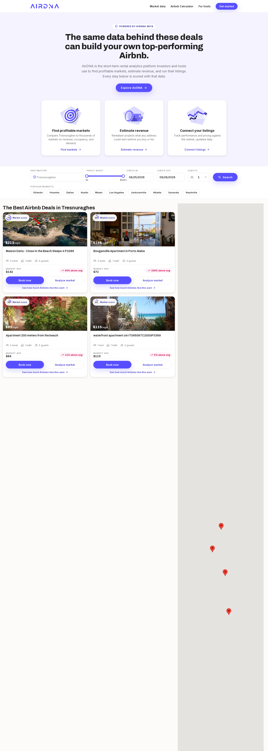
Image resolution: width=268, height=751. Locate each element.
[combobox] (36, 177)
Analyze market (65, 280)
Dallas (70, 192)
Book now (25, 280)
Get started (226, 6)
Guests (192, 170)
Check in (132, 170)
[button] (221, 526)
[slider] (86, 176)
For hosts (205, 6)
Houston (54, 192)
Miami (98, 192)
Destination (38, 170)
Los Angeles (116, 192)
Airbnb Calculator (182, 6)
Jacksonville (138, 192)
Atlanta (157, 192)
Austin (84, 192)
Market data (158, 6)
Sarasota (173, 192)
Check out (164, 170)
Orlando (38, 192)
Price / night (95, 170)
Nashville (191, 192)
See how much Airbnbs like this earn (45, 287)
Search (225, 177)
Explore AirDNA (134, 88)
